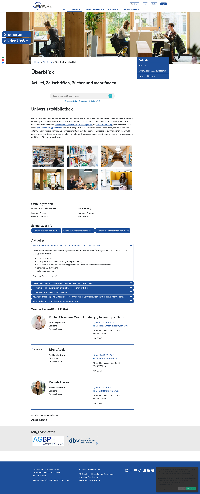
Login (164, 4)
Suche (154, 4)
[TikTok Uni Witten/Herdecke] (139, 470)
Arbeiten (112, 9)
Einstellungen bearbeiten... (166, 489)
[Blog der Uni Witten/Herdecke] (148, 470)
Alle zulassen (191, 489)
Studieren (75, 9)
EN (137, 4)
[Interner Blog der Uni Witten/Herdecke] (153, 470)
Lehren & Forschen (93, 9)
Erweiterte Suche (71, 101)
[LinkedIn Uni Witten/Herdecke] (144, 470)
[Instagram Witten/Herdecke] (126, 470)
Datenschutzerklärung (165, 484)
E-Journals (83, 101)
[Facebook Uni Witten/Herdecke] (131, 470)
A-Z (145, 4)
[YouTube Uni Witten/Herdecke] (135, 470)
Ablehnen (182, 489)
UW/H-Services (130, 9)
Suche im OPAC (94, 101)
